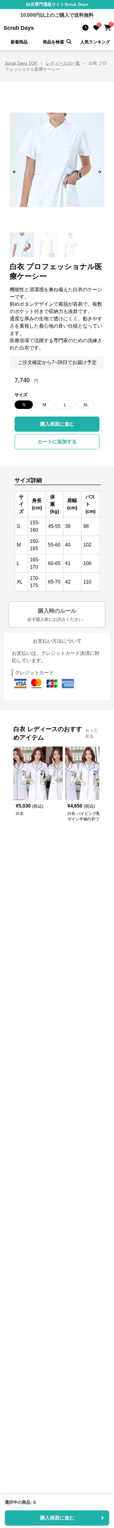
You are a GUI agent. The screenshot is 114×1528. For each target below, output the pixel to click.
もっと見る (91, 733)
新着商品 (19, 41)
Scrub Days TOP (21, 63)
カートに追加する (57, 441)
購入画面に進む (57, 424)
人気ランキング (95, 41)
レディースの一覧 (63, 63)
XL (85, 404)
